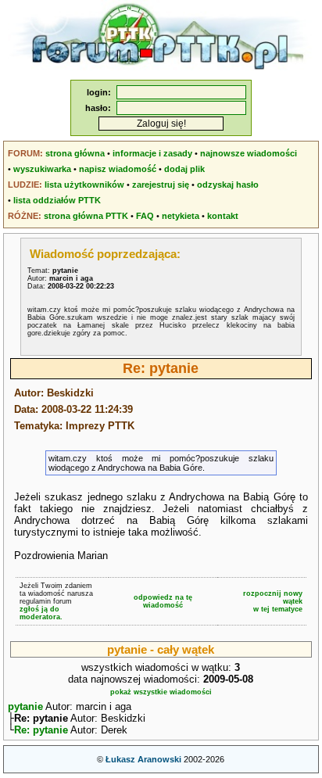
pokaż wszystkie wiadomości (161, 692)
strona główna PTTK (86, 215)
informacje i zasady (152, 153)
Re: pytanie (41, 730)
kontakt (222, 215)
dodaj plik (184, 169)
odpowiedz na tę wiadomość (163, 601)
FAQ (145, 215)
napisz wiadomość (117, 169)
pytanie (25, 706)
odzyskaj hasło (228, 184)
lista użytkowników (84, 184)
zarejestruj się (160, 184)
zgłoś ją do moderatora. (41, 613)
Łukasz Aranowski (143, 759)
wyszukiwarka (42, 169)
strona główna (75, 153)
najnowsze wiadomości (248, 153)
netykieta (180, 215)
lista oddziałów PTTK (57, 200)
